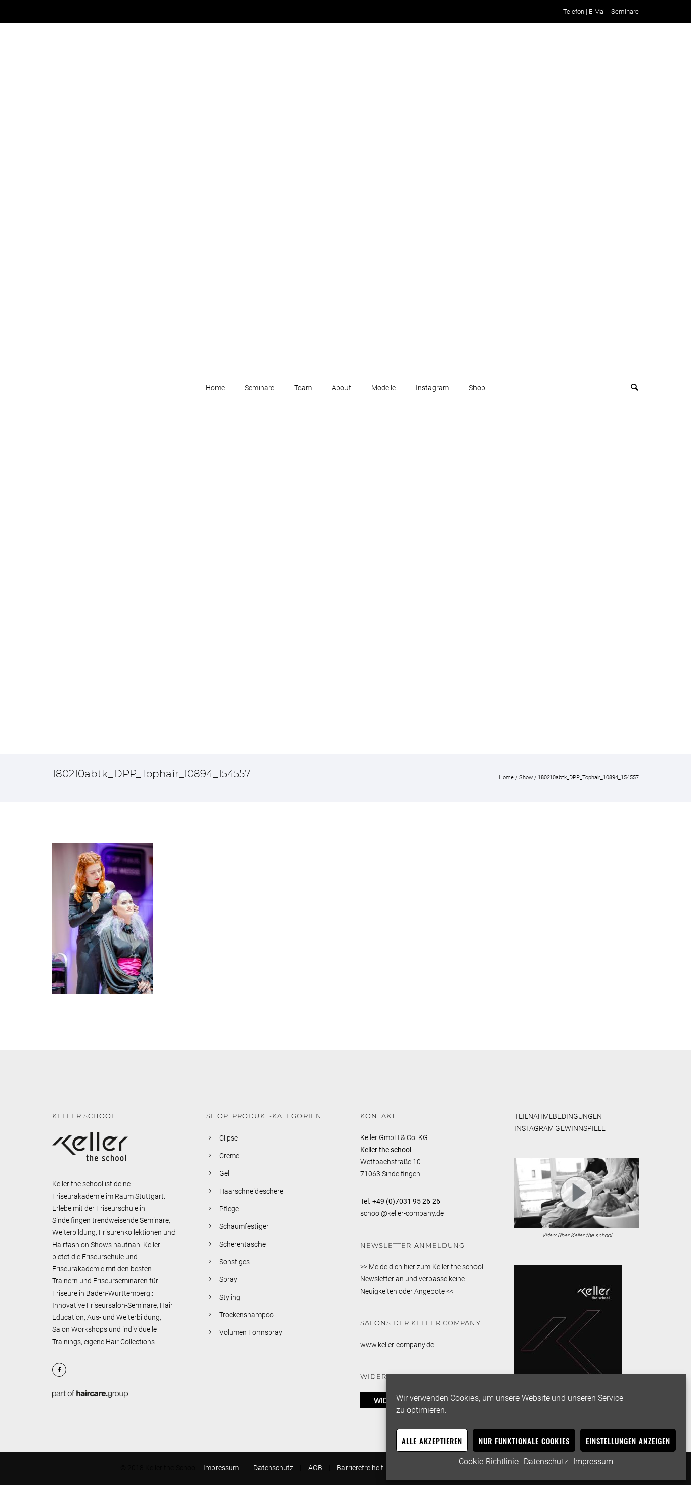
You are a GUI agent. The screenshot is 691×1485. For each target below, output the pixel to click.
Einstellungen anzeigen (628, 1440)
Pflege (229, 1209)
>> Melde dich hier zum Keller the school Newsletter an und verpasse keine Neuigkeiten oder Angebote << (421, 1279)
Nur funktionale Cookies (524, 1440)
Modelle (383, 388)
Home (215, 388)
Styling (229, 1297)
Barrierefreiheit (360, 1468)
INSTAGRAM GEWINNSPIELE (560, 1128)
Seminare (625, 11)
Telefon (573, 11)
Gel (224, 1173)
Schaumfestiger (244, 1226)
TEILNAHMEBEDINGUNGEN (558, 1116)
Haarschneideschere (251, 1191)
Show (526, 777)
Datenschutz (546, 1461)
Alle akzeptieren (432, 1440)
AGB (315, 1468)
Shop (477, 388)
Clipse (228, 1138)
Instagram (432, 388)
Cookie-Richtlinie (489, 1461)
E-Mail (598, 11)
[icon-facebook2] (61, 1370)
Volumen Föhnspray (250, 1332)
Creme (229, 1156)
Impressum (593, 1461)
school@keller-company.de (402, 1213)
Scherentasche (242, 1244)
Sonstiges (234, 1262)
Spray (228, 1279)
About (341, 388)
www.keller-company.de (397, 1345)
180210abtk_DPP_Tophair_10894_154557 (588, 777)
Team (303, 388)
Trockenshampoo (246, 1315)
